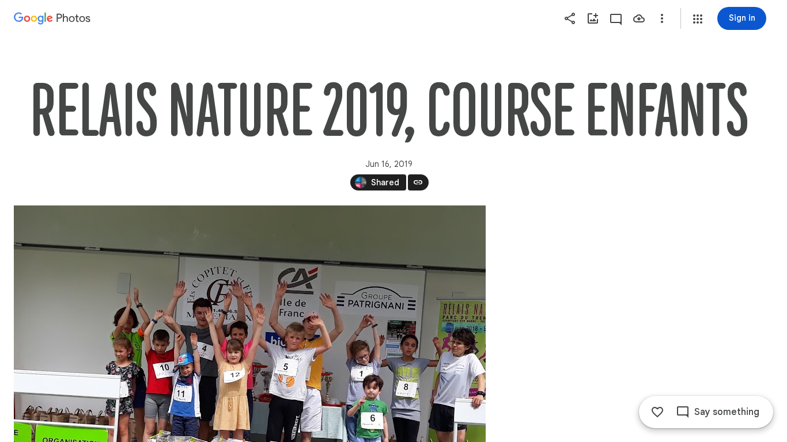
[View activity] (615, 18)
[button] (697, 19)
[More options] (662, 18)
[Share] (569, 18)
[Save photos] (638, 18)
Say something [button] (726, 412)
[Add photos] (592, 18)
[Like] (657, 412)
